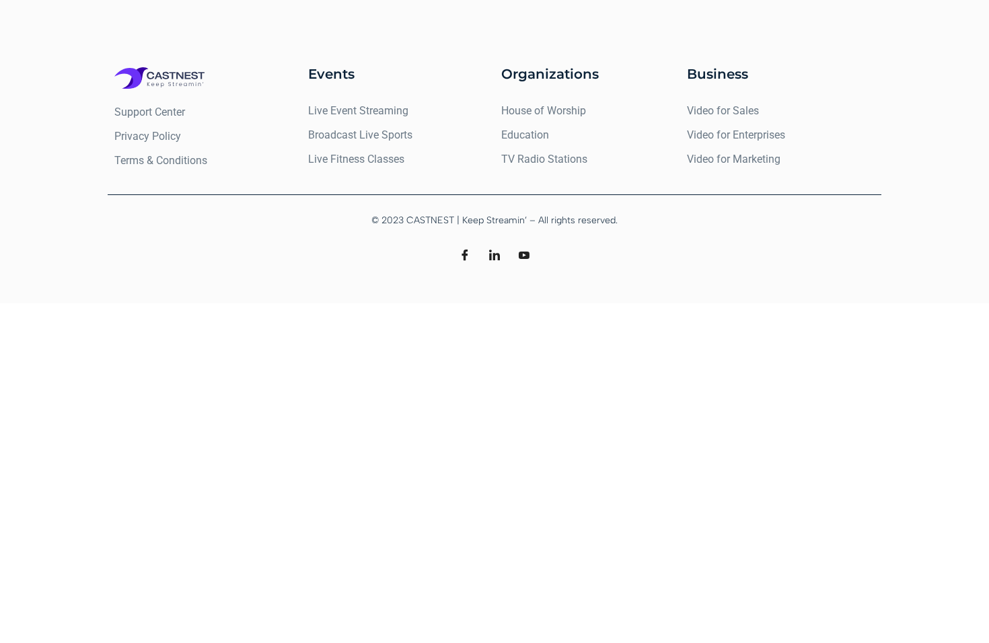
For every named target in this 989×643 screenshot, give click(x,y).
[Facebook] (465, 256)
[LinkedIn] (494, 256)
